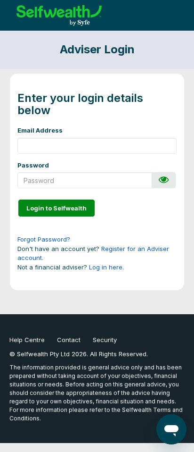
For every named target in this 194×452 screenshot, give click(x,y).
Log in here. (106, 267)
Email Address (40, 130)
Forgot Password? (43, 239)
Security (105, 339)
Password (33, 165)
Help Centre (27, 339)
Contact (69, 339)
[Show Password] (164, 180)
